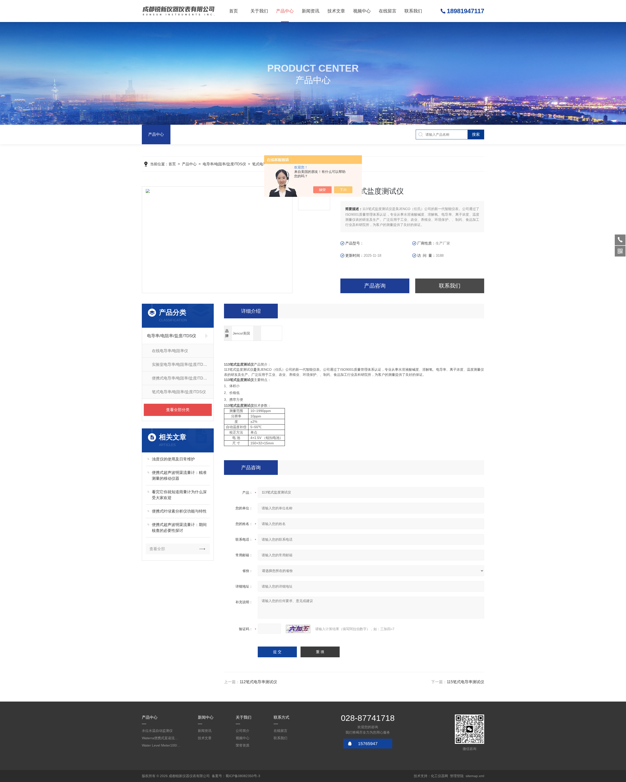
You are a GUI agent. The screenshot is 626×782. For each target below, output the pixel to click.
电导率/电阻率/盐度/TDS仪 (224, 164)
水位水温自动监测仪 (157, 731)
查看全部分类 (178, 410)
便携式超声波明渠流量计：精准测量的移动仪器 (179, 475)
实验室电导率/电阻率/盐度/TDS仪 (181, 364)
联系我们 (413, 11)
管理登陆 (457, 776)
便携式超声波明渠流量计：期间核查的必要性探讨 (179, 528)
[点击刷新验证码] (298, 629)
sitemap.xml (475, 776)
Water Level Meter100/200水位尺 (161, 745)
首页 (233, 11)
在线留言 (387, 11)
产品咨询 (375, 286)
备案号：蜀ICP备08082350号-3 (236, 776)
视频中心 (362, 11)
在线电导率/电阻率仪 (170, 351)
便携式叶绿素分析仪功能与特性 (179, 511)
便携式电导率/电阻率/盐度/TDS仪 (181, 378)
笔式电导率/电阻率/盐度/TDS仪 (179, 392)
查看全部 (157, 549)
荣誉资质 (242, 745)
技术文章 (336, 11)
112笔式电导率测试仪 (258, 682)
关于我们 (259, 11)
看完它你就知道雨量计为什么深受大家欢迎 (179, 495)
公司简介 (242, 731)
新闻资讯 (310, 11)
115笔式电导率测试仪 (465, 682)
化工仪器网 (439, 776)
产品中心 (285, 11)
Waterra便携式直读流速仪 (161, 738)
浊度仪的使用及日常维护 (173, 459)
